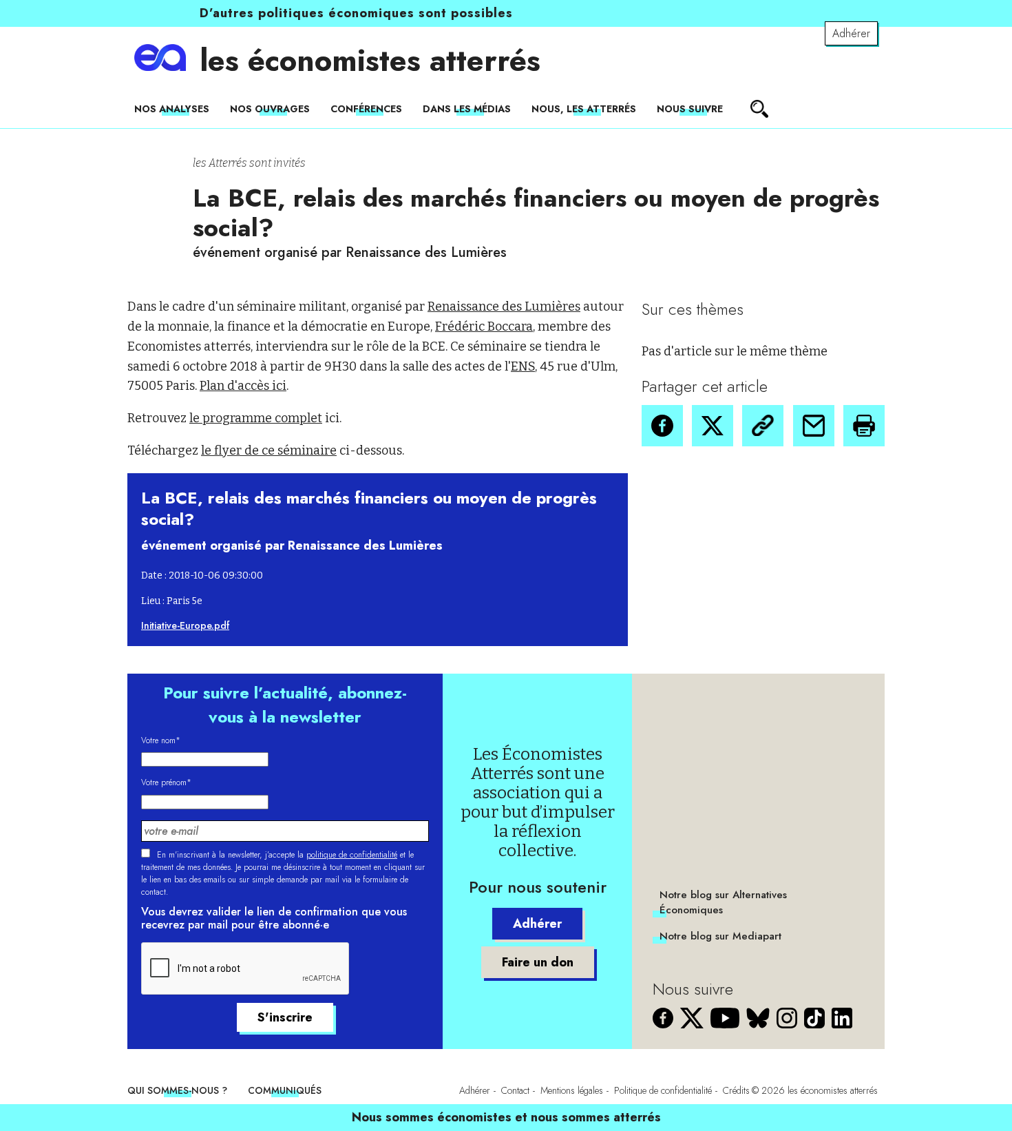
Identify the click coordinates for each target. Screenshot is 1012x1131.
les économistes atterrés (370, 61)
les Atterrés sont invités (249, 162)
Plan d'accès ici (243, 385)
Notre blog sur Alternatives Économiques (723, 902)
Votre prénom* (166, 782)
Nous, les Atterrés (583, 109)
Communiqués (284, 1090)
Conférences (366, 109)
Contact (515, 1090)
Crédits (736, 1090)
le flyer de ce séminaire (269, 450)
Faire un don (537, 962)
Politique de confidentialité (663, 1090)
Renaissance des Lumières (504, 306)
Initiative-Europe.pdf (185, 625)
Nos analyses (171, 109)
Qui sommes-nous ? (177, 1090)
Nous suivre (690, 109)
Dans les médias (467, 109)
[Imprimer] (864, 425)
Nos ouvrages (270, 109)
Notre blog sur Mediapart (720, 936)
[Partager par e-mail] (813, 425)
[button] (662, 425)
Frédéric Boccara (484, 326)
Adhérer (851, 33)
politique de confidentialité (351, 855)
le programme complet (255, 418)
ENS (523, 366)
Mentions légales (571, 1090)
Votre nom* (160, 740)
